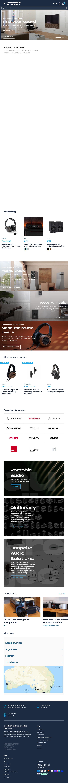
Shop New (60, 317)
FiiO (25, 238)
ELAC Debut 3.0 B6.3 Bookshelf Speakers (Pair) (56, 245)
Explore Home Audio (11, 287)
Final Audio (27, 384)
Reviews (39, 745)
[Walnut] (50, 249)
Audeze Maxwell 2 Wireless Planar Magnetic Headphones (11, 246)
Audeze (4, 238)
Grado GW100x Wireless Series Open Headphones (56, 391)
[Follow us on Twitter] (41, 765)
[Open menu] (4, 3)
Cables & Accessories (10, 772)
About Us (40, 729)
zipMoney (40, 748)
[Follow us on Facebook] (38, 765)
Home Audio (7, 764)
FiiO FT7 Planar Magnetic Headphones (16, 621)
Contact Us (40, 732)
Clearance (7, 777)
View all (62, 594)
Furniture (6, 774)
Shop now (7, 36)
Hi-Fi (5, 761)
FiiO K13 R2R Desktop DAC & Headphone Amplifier (33, 245)
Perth (9, 656)
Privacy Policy (41, 743)
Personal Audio (8, 759)
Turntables (7, 769)
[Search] (4, 8)
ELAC (48, 238)
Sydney (11, 649)
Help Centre (40, 735)
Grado (49, 384)
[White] (53, 249)
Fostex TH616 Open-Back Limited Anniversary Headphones (10, 391)
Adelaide (11, 662)
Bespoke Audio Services (44, 737)
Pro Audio (7, 766)
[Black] (25, 249)
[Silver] (28, 249)
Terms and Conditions (44, 740)
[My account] (59, 3)
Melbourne (13, 643)
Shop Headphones (11, 346)
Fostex (4, 384)
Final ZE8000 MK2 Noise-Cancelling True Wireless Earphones (33, 391)
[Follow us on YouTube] (48, 765)
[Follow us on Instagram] (45, 765)
